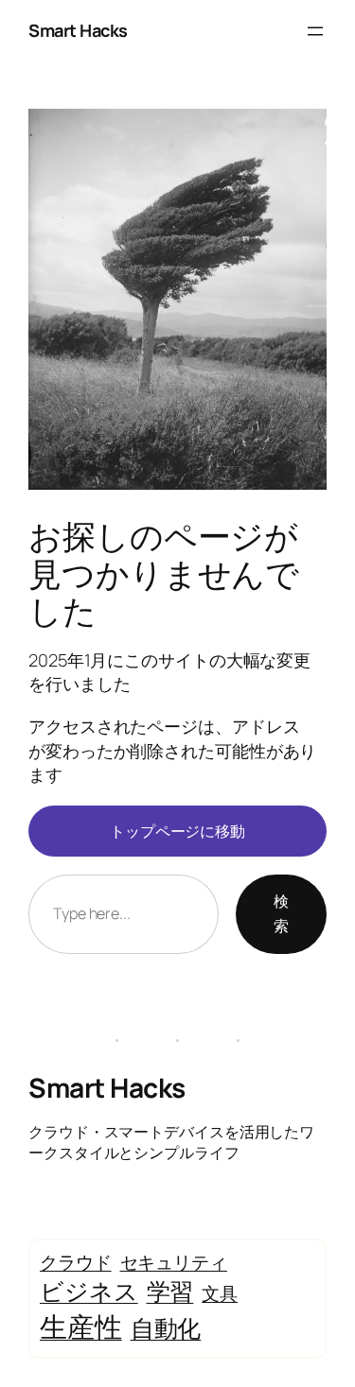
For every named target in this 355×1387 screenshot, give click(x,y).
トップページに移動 (177, 831)
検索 (281, 913)
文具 (220, 1293)
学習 (170, 1291)
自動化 (166, 1327)
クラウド (76, 1262)
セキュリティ (173, 1262)
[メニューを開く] (315, 31)
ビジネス (89, 1291)
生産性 (81, 1326)
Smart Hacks (78, 30)
